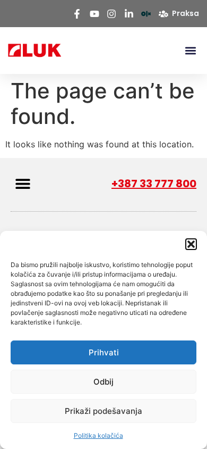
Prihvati (104, 352)
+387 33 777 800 (153, 183)
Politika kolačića (98, 435)
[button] (191, 244)
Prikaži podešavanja (103, 411)
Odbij (103, 382)
